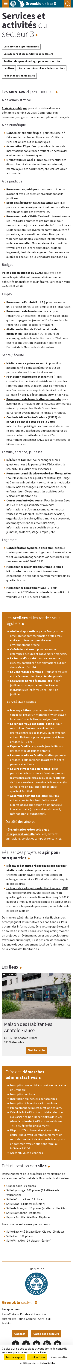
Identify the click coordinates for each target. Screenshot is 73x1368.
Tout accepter (15, 1357)
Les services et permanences (21, 46)
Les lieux (9, 68)
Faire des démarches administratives (42, 68)
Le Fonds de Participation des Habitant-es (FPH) (37, 888)
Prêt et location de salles (19, 75)
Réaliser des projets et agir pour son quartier (32, 61)
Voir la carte (36, 1050)
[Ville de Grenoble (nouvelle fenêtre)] (36, 1284)
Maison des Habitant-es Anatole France (28, 1027)
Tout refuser (37, 1357)
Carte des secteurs (46, 1334)
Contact (19, 1334)
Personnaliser (60, 1357)
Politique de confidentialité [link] (37, 1363)
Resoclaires (17, 883)
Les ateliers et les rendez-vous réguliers (28, 54)
